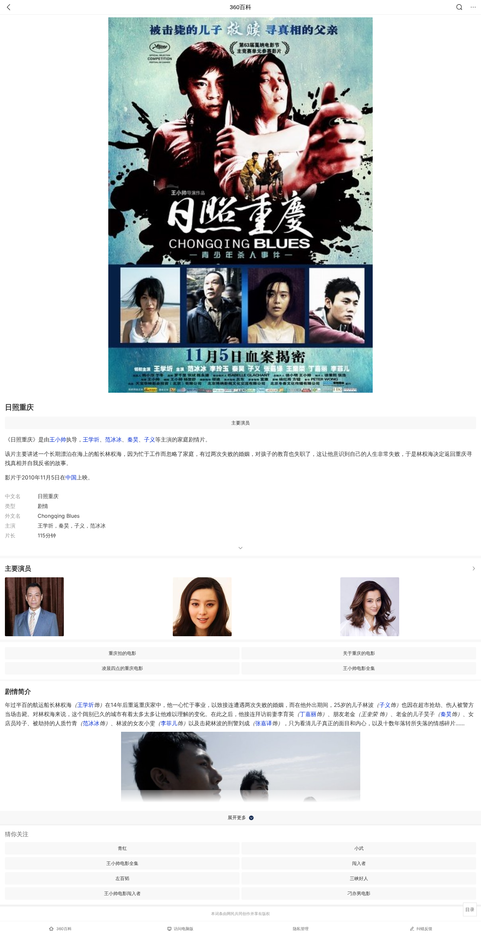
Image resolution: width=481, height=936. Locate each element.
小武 (359, 848)
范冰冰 (113, 439)
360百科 (240, 7)
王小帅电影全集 (359, 668)
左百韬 (122, 878)
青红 (122, 848)
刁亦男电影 (358, 893)
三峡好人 (359, 878)
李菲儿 (169, 723)
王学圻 (91, 439)
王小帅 (57, 439)
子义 (149, 439)
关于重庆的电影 (359, 653)
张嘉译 (263, 723)
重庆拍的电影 (122, 653)
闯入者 (359, 863)
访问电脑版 (183, 928)
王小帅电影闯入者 (122, 893)
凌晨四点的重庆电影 (122, 668)
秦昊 (132, 439)
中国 (71, 477)
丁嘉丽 (308, 714)
